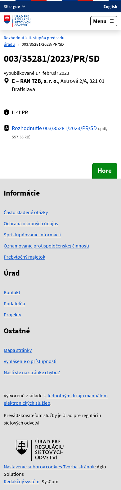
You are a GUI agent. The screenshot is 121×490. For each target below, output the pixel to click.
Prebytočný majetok (24, 257)
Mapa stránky (18, 350)
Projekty (12, 314)
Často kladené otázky (26, 212)
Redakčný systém (21, 481)
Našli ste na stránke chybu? (32, 372)
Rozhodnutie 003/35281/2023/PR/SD (54, 128)
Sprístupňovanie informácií (32, 234)
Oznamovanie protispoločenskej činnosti (46, 246)
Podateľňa (14, 303)
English (110, 6)
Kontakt (12, 292)
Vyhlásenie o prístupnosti (30, 361)
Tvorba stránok (79, 466)
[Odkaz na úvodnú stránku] (18, 21)
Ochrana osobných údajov (31, 223)
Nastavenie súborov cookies (33, 466)
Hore (105, 171)
